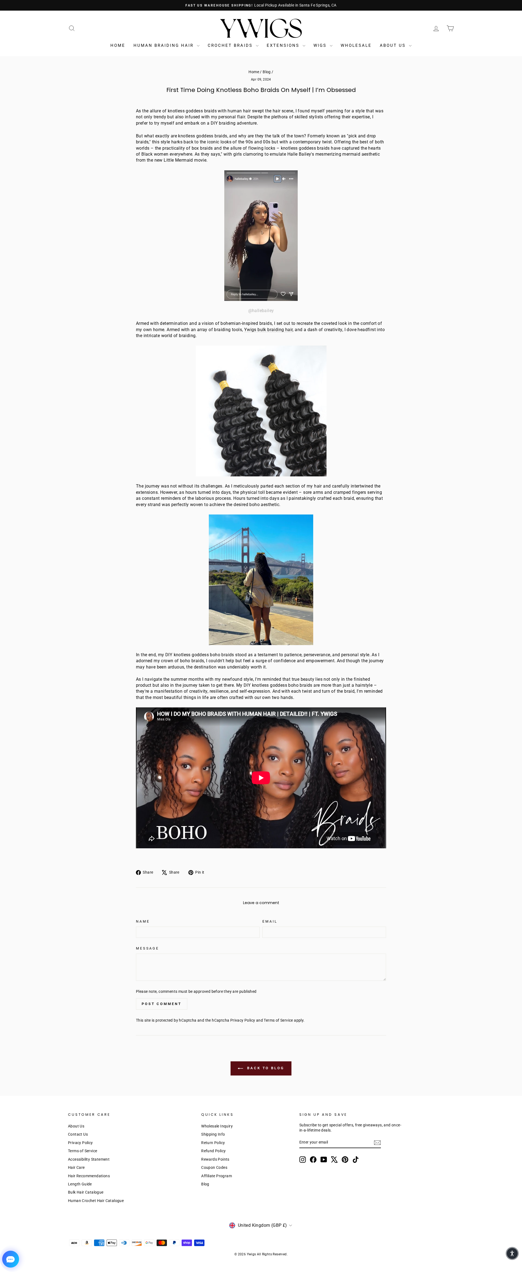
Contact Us (78, 1134)
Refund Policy (213, 1151)
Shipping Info (213, 1134)
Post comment (162, 1004)
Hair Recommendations (89, 1176)
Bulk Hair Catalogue (86, 1192)
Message (147, 948)
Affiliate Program (216, 1176)
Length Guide (80, 1184)
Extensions (284, 45)
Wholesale (356, 45)
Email (270, 921)
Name (143, 921)
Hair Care (76, 1167)
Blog (267, 72)
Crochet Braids (231, 45)
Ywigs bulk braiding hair (268, 329)
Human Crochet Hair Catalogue (96, 1200)
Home (117, 45)
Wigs (320, 45)
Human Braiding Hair (164, 45)
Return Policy (213, 1143)
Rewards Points (215, 1159)
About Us (394, 45)
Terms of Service (278, 1020)
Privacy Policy (242, 1020)
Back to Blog (264, 1068)
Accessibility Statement (89, 1159)
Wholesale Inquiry (217, 1126)
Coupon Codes (214, 1167)
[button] (512, 1253)
